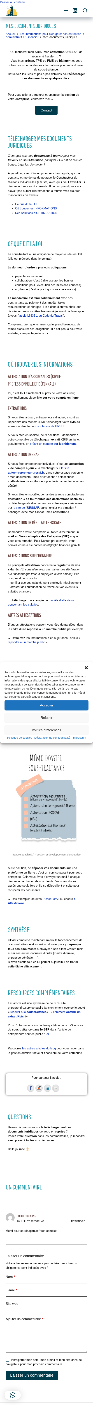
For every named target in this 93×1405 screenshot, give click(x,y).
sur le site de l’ (51, 426)
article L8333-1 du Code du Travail (41, 315)
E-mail (11, 1290)
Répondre (78, 1221)
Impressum (79, 737)
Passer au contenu (12, 2)
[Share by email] (55, 1088)
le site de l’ (26, 507)
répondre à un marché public (26, 642)
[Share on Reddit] (39, 1088)
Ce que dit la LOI (26, 204)
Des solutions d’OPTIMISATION (36, 213)
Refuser (46, 718)
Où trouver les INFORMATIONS (36, 208)
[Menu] (66, 10)
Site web (12, 1303)
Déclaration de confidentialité (52, 737)
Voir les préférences (46, 730)
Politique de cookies (19, 737)
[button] (86, 667)
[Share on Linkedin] (47, 1088)
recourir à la (28, 1012)
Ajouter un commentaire (24, 1319)
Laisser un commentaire (31, 1375)
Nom (10, 1277)
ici (47, 1034)
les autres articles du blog (39, 1048)
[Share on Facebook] (30, 1088)
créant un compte (53, 443)
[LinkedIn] (75, 10)
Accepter (46, 705)
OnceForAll (51, 899)
